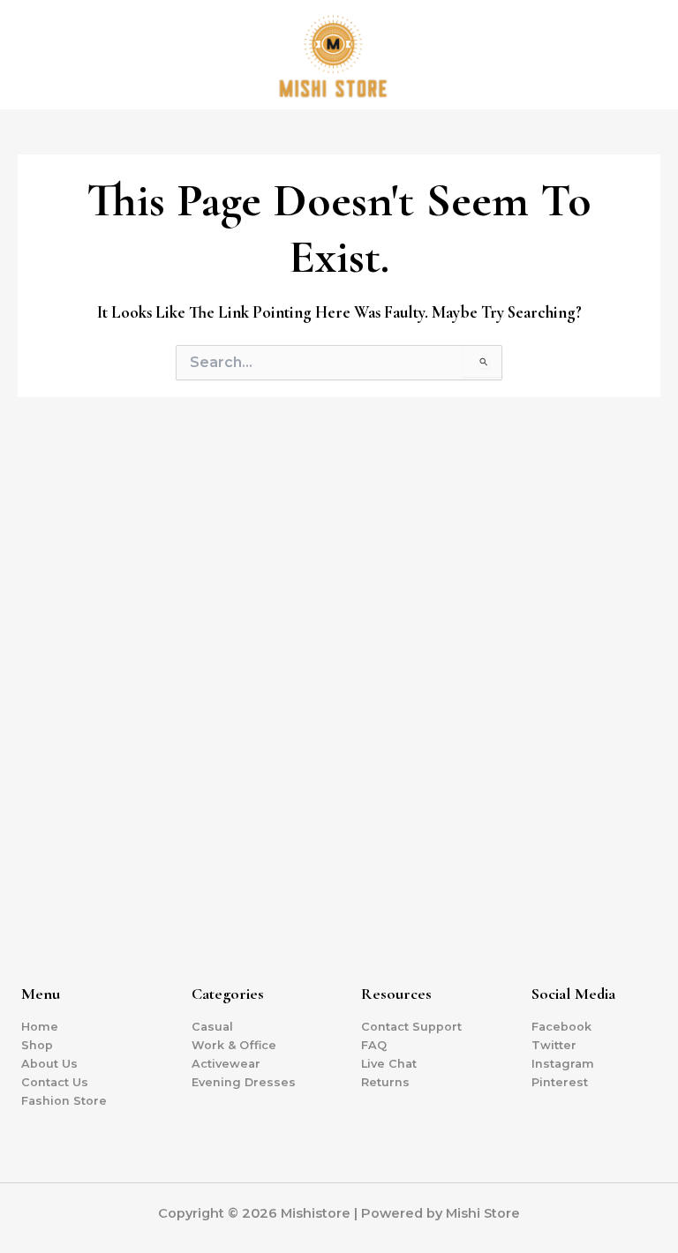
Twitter (553, 1045)
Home (39, 1026)
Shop (37, 1045)
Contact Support (411, 1026)
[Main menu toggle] (642, 54)
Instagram (562, 1063)
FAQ (374, 1045)
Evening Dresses (244, 1082)
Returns (385, 1082)
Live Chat (389, 1063)
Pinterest (559, 1082)
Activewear (226, 1063)
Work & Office (234, 1045)
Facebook (561, 1026)
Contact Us (54, 1082)
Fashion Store (64, 1100)
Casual (212, 1026)
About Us (49, 1063)
